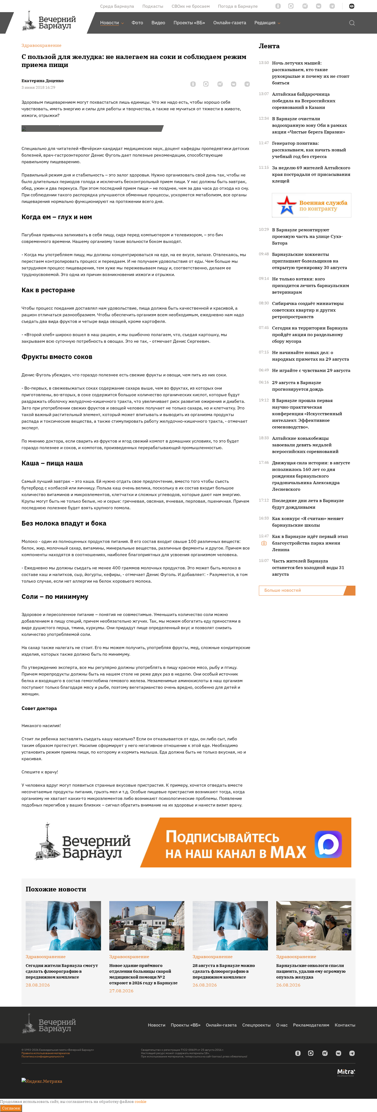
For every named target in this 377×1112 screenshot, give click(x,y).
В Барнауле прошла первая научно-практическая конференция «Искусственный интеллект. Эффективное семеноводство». (307, 414)
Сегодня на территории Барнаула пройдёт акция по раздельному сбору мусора (310, 334)
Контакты (345, 1025)
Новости (156, 1025)
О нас (282, 1025)
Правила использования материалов (46, 1053)
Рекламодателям (311, 1025)
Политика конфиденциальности (43, 1056)
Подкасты (152, 6)
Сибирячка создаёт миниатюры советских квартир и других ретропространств (308, 310)
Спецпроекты (256, 1025)
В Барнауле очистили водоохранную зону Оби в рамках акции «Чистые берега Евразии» (309, 125)
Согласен (11, 1108)
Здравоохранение (46, 956)
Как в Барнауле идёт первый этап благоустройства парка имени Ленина (310, 543)
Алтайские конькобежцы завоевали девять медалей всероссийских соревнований (305, 444)
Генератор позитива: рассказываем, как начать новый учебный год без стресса (309, 149)
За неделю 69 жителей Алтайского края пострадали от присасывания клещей (311, 174)
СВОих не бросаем (191, 6)
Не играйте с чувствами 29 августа (311, 370)
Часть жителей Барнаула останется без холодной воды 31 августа (308, 567)
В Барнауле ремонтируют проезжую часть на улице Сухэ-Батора (307, 236)
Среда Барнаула (117, 6)
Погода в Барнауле (238, 6)
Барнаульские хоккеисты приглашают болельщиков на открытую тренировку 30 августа (309, 260)
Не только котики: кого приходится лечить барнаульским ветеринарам (310, 285)
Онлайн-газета (221, 1025)
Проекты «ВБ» (185, 1025)
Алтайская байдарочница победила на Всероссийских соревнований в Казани (303, 100)
